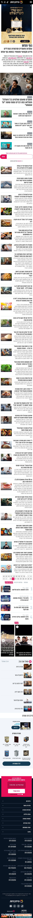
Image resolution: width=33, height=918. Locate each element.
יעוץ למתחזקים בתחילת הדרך (25, 850)
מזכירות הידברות (28, 838)
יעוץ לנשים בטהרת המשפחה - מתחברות (24, 859)
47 (25, 579)
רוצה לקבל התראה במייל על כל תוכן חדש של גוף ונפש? (16, 153)
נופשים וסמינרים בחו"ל (26, 884)
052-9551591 (28, 868)
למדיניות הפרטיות (13, 161)
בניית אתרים (24, 912)
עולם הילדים (27, 814)
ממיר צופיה (29, 878)
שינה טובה (26, 62)
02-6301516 (28, 862)
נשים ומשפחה (27, 827)
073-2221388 (28, 846)
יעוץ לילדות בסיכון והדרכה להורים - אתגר (10, 851)
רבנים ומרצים (26, 823)
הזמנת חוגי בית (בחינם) (26, 872)
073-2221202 (28, 886)
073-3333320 (12, 854)
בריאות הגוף (29, 58)
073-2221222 (28, 840)
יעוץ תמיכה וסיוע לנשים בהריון (25, 866)
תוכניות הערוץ (27, 810)
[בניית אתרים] (24, 910)
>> (3, 579)
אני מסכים (15, 161)
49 (20, 579)
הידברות (20, 56)
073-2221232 (28, 852)
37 (21, 576)
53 (10, 579)
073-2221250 (12, 880)
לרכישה (16, 727)
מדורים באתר (27, 805)
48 (23, 579)
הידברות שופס (12, 878)
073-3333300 (12, 860)
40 (14, 576)
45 (31, 579)
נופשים (14, 872)
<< (31, 576)
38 (19, 576)
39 (16, 576)
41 (11, 576)
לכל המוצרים (16, 763)
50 (18, 579)
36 (24, 576)
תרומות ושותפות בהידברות (10, 838)
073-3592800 (12, 846)
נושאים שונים (26, 819)
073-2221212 (12, 840)
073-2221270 (12, 874)
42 (9, 576)
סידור (29, 832)
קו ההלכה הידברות (11, 858)
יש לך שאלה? (5, 661)
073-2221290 (28, 874)
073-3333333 (28, 880)
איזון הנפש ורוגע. (12, 58)
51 (15, 579)
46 (28, 579)
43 (6, 576)
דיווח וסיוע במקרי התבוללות (9, 866)
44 (3, 576)
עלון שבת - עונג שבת (27, 844)
